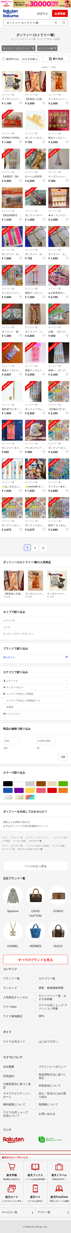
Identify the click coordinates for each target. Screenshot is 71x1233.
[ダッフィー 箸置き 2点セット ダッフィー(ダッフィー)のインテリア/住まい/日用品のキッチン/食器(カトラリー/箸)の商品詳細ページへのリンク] (12, 314)
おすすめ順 (29, 59)
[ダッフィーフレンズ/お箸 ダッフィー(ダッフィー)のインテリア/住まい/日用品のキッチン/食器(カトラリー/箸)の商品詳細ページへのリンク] (35, 391)
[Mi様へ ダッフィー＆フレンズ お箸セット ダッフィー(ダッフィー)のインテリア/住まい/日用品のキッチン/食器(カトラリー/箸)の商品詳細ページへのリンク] (58, 352)
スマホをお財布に (35, 1198)
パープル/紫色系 (23, 790)
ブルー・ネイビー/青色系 (12, 790)
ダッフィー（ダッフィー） (17, 48)
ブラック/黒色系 (12, 784)
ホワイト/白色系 (23, 784)
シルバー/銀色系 (12, 797)
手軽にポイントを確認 (59, 1198)
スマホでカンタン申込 (11, 1198)
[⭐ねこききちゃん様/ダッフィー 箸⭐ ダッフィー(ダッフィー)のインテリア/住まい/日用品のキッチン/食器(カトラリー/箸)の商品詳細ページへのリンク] (12, 469)
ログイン (42, 13)
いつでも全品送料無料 (35, 1177)
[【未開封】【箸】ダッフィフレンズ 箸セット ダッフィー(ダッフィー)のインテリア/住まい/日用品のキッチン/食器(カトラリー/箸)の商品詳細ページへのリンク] (12, 159)
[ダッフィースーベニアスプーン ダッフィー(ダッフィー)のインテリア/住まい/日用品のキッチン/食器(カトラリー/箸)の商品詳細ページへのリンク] (35, 197)
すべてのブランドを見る (35, 959)
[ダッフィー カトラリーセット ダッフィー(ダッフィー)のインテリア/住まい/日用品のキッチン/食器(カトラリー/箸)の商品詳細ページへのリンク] (12, 430)
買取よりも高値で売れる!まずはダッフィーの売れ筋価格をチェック (25, 823)
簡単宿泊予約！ (59, 1177)
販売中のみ (12, 59)
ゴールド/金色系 (23, 797)
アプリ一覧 (43, 1212)
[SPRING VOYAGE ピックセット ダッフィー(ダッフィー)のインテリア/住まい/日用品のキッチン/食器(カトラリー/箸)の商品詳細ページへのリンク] (12, 120)
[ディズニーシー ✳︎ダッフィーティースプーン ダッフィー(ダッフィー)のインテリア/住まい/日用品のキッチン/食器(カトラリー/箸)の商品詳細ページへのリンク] (35, 430)
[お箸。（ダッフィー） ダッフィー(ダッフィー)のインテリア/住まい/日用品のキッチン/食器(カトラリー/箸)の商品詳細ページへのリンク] (58, 314)
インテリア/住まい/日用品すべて (23, 700)
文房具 (9, 706)
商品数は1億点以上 (11, 1177)
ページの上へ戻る (35, 866)
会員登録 (59, 13)
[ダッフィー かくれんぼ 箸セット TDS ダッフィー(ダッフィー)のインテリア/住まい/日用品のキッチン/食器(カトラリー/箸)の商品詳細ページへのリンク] (12, 507)
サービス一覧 (9, 1212)
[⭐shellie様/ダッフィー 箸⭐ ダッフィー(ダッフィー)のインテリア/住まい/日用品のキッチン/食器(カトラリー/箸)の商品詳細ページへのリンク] (35, 469)
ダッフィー (9, 657)
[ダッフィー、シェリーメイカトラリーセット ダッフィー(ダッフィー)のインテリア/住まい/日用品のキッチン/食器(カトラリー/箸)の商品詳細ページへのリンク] (35, 314)
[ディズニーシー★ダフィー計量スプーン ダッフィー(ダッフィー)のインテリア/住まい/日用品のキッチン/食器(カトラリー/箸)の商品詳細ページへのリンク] (58, 159)
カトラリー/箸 (45, 48)
